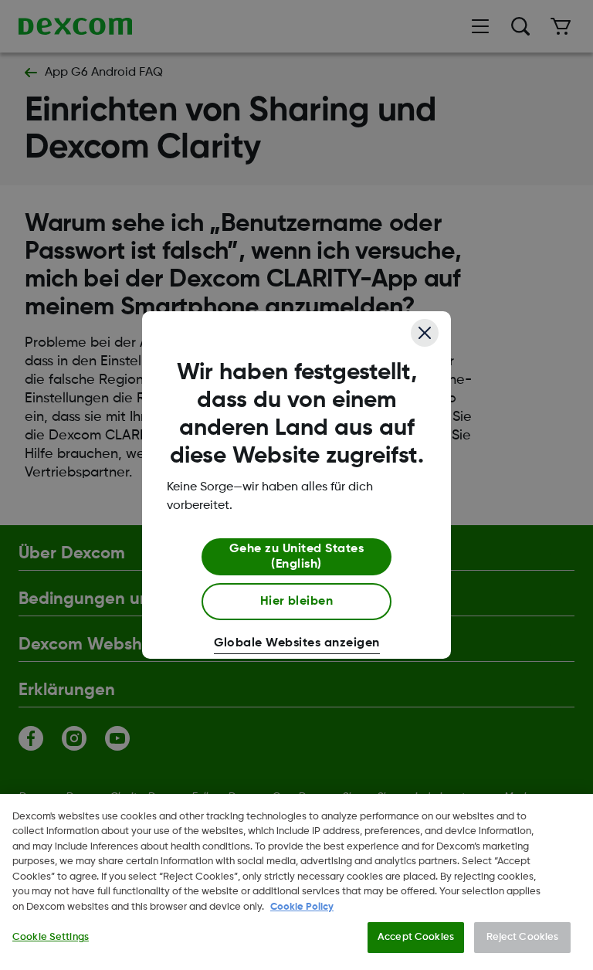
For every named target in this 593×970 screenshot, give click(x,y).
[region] (296, 882)
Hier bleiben (297, 601)
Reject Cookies (522, 937)
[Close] (425, 333)
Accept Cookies (416, 937)
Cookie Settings (50, 937)
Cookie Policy (302, 907)
